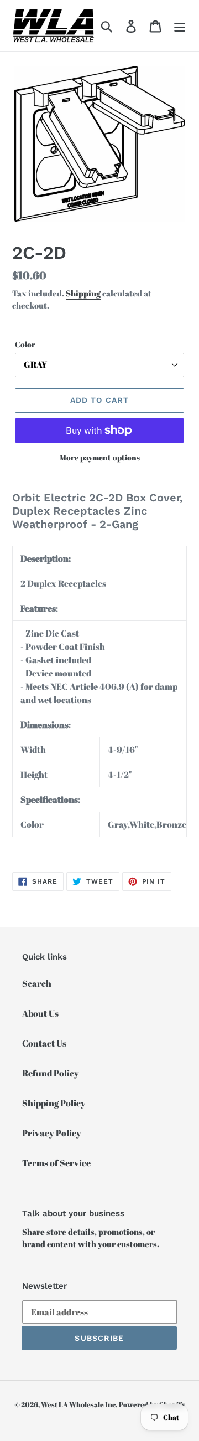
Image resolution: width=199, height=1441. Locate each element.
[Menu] (179, 25)
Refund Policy (50, 1073)
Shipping (83, 293)
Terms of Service (56, 1163)
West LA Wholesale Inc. (79, 1404)
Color (25, 344)
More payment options (100, 457)
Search (36, 983)
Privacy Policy (51, 1133)
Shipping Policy (54, 1103)
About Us (40, 1013)
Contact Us (44, 1043)
